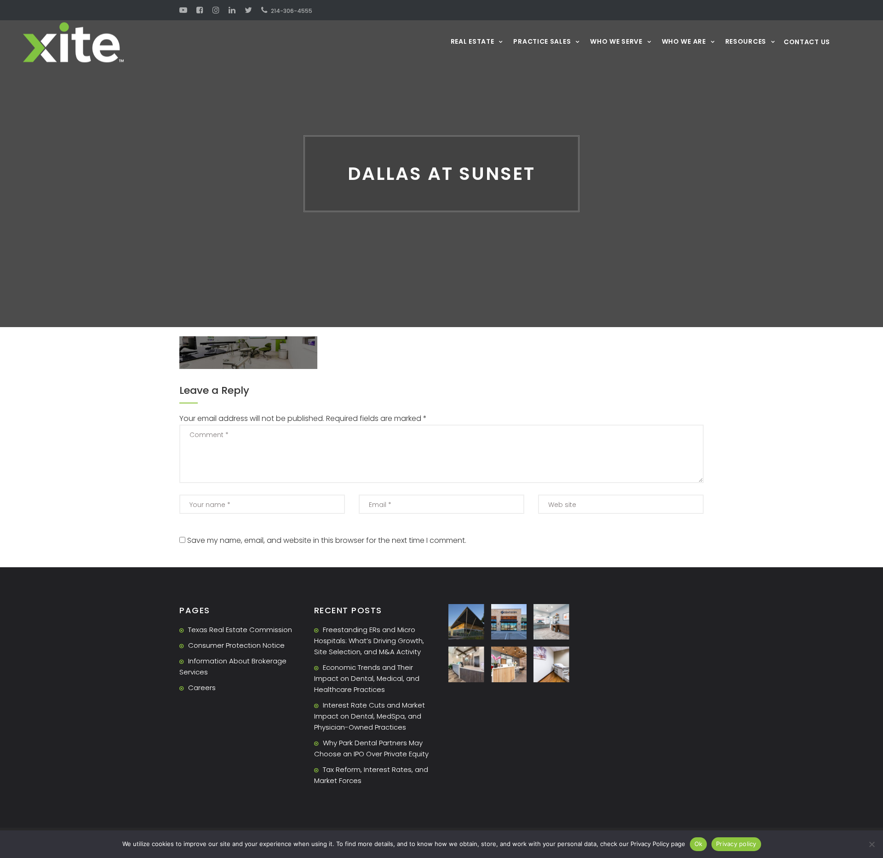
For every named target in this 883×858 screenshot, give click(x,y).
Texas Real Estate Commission (240, 629)
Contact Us (807, 42)
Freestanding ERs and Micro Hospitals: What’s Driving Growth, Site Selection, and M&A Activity (369, 640)
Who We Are (684, 41)
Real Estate (472, 41)
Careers (202, 687)
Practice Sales (542, 41)
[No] (871, 844)
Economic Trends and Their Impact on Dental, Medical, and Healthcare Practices (366, 678)
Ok (698, 843)
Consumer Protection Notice (236, 645)
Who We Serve (616, 41)
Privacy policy (736, 843)
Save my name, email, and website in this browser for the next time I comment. (326, 540)
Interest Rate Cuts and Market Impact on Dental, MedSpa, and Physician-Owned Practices (369, 716)
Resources (745, 41)
